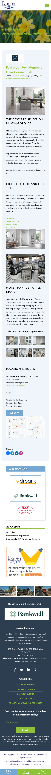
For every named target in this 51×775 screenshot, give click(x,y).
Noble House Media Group (36, 761)
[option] (25, 614)
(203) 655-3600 (25, 655)
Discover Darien (25, 684)
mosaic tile (10, 227)
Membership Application (17, 535)
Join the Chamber (25, 689)
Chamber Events (25, 693)
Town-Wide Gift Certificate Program (23, 539)
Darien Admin (19, 75)
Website (14, 413)
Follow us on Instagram (15, 385)
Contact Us (25, 698)
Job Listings (11, 532)
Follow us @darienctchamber (25, 703)
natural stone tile (12, 221)
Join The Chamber (25, 772)
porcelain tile (11, 224)
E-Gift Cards (8, 772)
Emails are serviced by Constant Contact (25, 744)
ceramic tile (11, 218)
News (28, 78)
